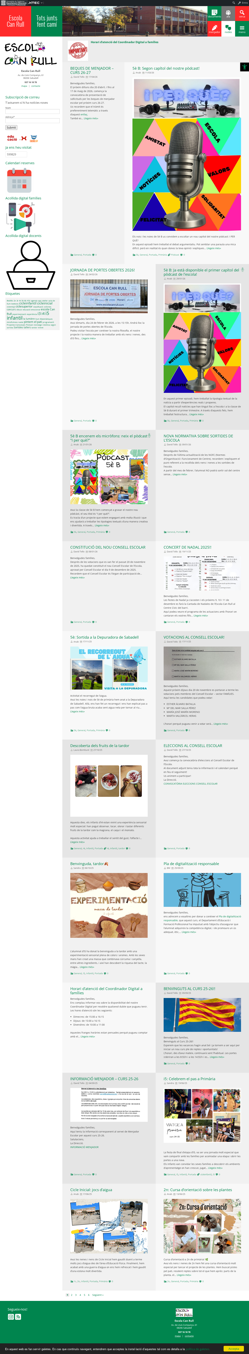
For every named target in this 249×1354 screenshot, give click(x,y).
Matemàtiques (46, 319)
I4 (84, 848)
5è (137, 254)
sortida (10, 327)
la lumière (29, 318)
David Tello (79, 77)
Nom (8, 108)
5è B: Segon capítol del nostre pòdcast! (166, 68)
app (40, 301)
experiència (32, 314)
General (78, 254)
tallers (27, 327)
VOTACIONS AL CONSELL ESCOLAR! (194, 637)
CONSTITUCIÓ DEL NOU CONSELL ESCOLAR (108, 547)
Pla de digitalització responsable (191, 863)
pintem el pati (33, 322)
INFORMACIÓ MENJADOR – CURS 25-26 (104, 1078)
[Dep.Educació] (12, 138)
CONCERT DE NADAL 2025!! (187, 547)
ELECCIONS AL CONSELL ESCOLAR (193, 745)
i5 (214, 1174)
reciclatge (38, 325)
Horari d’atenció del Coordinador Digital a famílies (106, 990)
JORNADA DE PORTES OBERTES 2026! (102, 270)
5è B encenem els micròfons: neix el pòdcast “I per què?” (108, 438)
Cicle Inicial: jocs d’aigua (91, 1189)
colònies (47, 307)
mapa (24, 85)
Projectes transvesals (16, 325)
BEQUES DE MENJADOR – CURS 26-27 (92, 70)
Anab (138, 73)
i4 (108, 848)
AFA (28, 301)
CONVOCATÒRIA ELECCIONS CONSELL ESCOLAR (190, 783)
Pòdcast (175, 254)
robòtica (46, 325)
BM (168, 868)
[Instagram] (11, 1318)
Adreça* (10, 117)
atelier (45, 301)
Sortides (18, 327)
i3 (39, 313)
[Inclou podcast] (242, 268)
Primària (162, 254)
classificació (38, 307)
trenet (40, 327)
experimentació (19, 314)
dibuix (19, 309)
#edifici (10, 301)
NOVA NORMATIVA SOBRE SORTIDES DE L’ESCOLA (198, 438)
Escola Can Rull (15, 21)
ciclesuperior (24, 306)
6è (25, 301)
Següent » (97, 1294)
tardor (121, 848)
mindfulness (12, 322)
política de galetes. (198, 1349)
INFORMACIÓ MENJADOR (84, 1147)
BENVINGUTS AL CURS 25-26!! (189, 988)
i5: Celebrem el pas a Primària (189, 1078)
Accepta (234, 1349)
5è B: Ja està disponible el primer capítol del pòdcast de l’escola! (201, 272)
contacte (35, 85)
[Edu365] (34, 138)
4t (20, 301)
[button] (244, 67)
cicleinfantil (206, 1174)
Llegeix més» (91, 118)
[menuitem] (14, 2)
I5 (84, 973)
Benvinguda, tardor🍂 (89, 863)
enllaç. (85, 114)
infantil (113, 848)
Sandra (77, 868)
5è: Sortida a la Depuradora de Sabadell (104, 637)
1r (75, 1281)
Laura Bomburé (81, 750)
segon (53, 325)
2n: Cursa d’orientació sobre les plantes (198, 1189)
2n (78, 1281)
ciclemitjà (11, 307)
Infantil (89, 848)
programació (48, 322)
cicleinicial (45, 303)
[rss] (18, 1318)
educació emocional (31, 309)
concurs (11, 309)
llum (37, 319)
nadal (20, 322)
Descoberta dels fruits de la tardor (99, 745)
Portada (87, 254)
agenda (34, 301)
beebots (14, 304)
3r (17, 301)
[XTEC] (23, 138)
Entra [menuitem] (245, 2)
